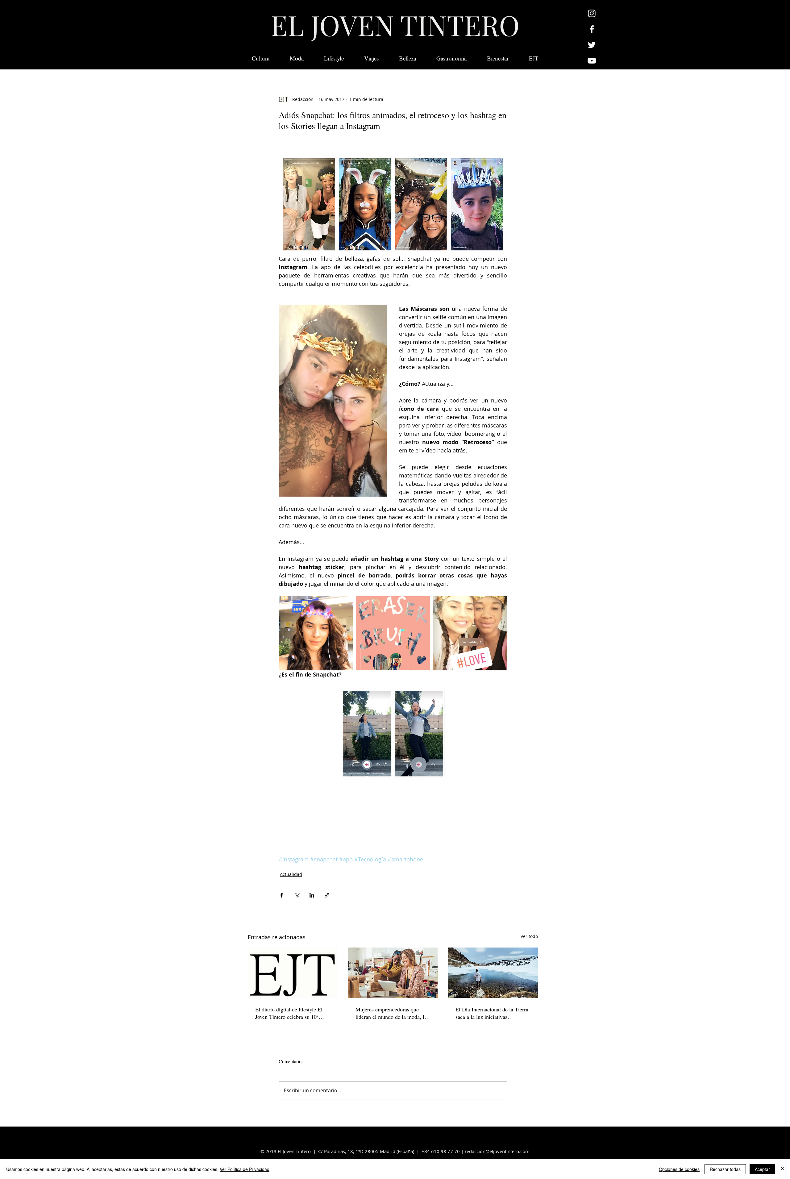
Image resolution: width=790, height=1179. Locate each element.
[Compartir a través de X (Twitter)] (297, 895)
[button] (534, 58)
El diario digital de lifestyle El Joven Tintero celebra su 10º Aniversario (288, 1013)
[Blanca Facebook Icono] (592, 29)
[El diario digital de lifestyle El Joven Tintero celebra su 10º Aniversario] (293, 973)
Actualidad (291, 874)
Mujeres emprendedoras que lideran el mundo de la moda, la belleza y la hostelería (391, 1013)
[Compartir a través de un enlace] (327, 895)
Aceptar (762, 1169)
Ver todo (529, 936)
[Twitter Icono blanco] (592, 45)
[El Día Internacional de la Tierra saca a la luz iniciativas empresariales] (493, 973)
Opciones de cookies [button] (679, 1169)
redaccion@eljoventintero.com (497, 1151)
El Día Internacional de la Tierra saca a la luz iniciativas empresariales (491, 1013)
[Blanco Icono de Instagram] (592, 13)
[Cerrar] (782, 1169)
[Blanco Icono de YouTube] (592, 61)
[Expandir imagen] (316, 633)
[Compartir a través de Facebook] (282, 895)
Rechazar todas (725, 1169)
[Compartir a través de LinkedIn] (312, 895)
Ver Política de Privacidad (244, 1169)
